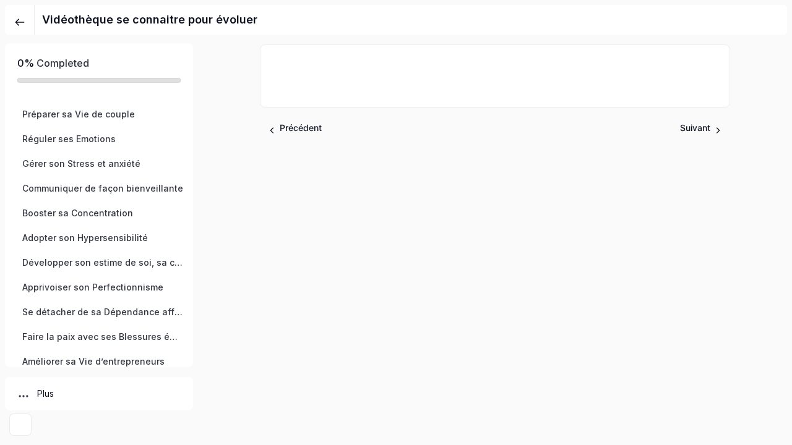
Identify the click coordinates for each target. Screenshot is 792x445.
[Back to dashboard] (20, 19)
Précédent (301, 127)
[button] (99, 114)
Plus (45, 393)
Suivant (695, 127)
